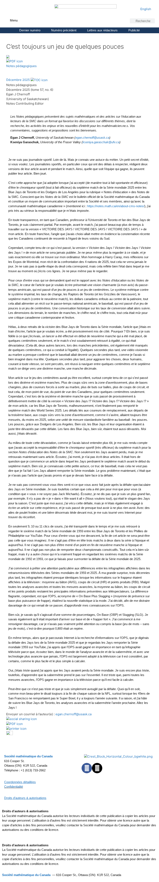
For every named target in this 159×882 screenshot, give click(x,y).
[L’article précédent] (8, 70)
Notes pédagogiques (21, 66)
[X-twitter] (97, 768)
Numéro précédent (63, 30)
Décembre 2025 (18, 80)
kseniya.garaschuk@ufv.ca (101, 142)
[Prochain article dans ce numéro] (9, 734)
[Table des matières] (39, 80)
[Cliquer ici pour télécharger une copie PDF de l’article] (14, 61)
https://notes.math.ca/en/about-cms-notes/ (115, 206)
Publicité (134, 30)
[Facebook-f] (87, 768)
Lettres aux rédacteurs (102, 30)
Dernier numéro (29, 30)
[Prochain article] (12, 70)
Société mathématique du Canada (26, 875)
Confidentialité (13, 786)
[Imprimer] (16, 728)
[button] (7, 20)
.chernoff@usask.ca (92, 137)
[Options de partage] (21, 719)
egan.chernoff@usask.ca (73, 714)
